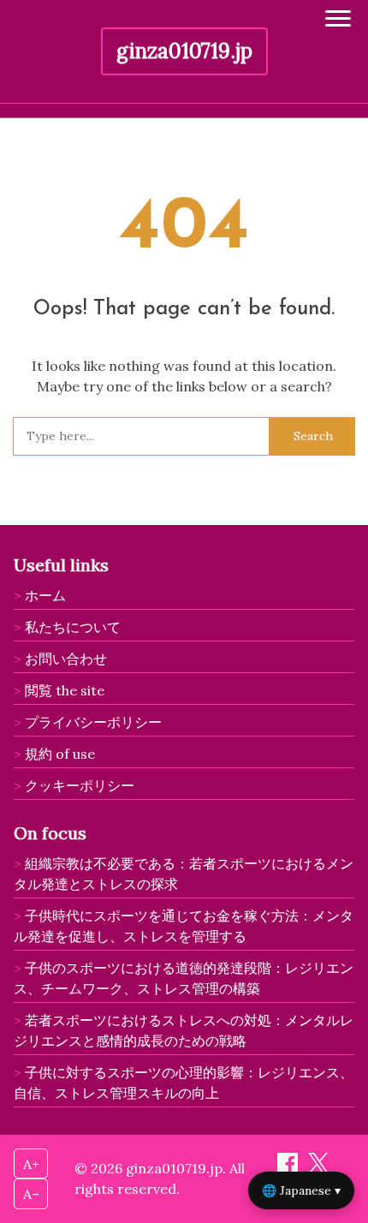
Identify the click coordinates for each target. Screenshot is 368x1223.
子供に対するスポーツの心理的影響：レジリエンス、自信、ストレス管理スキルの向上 (183, 1082)
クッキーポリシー (79, 785)
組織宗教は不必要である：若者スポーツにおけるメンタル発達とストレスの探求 (183, 873)
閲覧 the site (64, 690)
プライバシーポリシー (93, 722)
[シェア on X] (318, 1168)
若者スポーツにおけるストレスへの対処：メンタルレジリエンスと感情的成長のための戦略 (183, 1030)
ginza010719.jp (184, 51)
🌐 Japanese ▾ (301, 1190)
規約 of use (60, 753)
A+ (31, 1163)
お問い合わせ (66, 658)
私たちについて (73, 626)
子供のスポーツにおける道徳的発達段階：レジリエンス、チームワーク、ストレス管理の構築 (183, 978)
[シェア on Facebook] (289, 1168)
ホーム (45, 595)
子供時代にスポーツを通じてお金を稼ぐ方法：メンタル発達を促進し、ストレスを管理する (183, 926)
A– (31, 1193)
